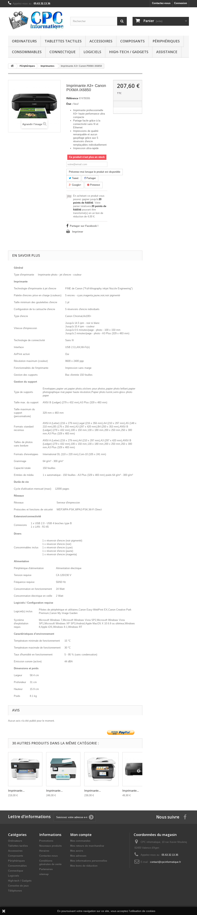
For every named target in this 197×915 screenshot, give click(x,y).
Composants (132, 41)
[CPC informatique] (36, 20)
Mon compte (81, 834)
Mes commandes (80, 840)
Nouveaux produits (50, 845)
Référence (72, 98)
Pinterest (94, 184)
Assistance (166, 52)
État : (69, 103)
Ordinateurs (24, 41)
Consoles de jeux (18, 885)
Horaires (44, 850)
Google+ (76, 184)
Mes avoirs (76, 850)
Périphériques (166, 41)
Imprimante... (16, 790)
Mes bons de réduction (84, 865)
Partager (91, 178)
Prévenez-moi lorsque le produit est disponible (94, 171)
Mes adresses (78, 855)
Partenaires (46, 869)
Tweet (74, 178)
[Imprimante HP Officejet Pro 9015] (63, 769)
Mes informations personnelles (88, 860)
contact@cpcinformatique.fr (165, 862)
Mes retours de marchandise (87, 845)
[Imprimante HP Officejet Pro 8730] (101, 769)
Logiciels (92, 52)
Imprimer (77, 231)
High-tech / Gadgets (128, 52)
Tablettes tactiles (63, 41)
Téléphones (15, 890)
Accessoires (100, 41)
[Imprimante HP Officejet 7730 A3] (25, 769)
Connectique (62, 52)
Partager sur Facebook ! (84, 225)
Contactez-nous (161, 3)
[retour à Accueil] (12, 66)
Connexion (180, 3)
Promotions (46, 840)
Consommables (27, 52)
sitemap (44, 874)
